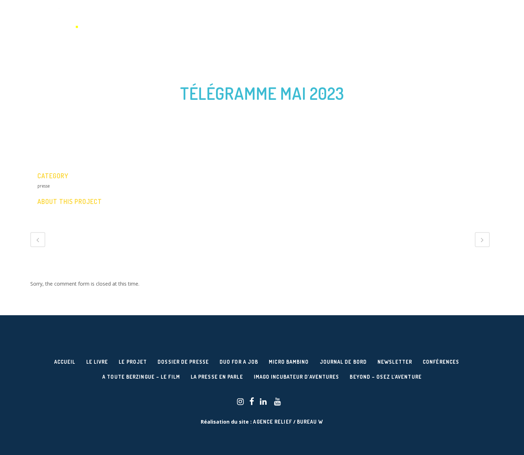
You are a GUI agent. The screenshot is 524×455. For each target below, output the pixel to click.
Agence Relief (272, 422)
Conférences (441, 362)
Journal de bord (343, 362)
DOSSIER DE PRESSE (183, 362)
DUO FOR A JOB (239, 362)
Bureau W (310, 422)
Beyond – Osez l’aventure (385, 377)
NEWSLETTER (394, 362)
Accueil (65, 362)
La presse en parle (217, 377)
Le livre (97, 362)
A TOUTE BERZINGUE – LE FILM (141, 377)
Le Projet (133, 362)
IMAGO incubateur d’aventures (296, 377)
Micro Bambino (289, 362)
